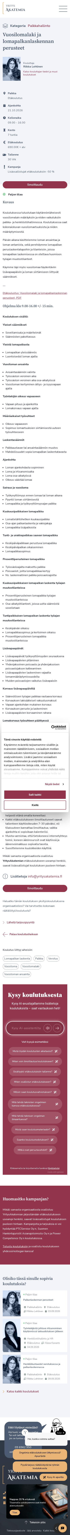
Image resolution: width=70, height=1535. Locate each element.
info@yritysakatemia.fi (45, 876)
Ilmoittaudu (35, 185)
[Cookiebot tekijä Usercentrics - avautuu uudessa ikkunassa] (51, 727)
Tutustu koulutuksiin (15, 1246)
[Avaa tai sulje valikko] (63, 9)
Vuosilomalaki (30, 966)
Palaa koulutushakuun (24, 934)
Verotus (53, 958)
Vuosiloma (10, 966)
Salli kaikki (35, 794)
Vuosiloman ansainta (17, 974)
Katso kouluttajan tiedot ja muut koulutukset (40, 73)
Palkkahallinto (39, 26)
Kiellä (35, 805)
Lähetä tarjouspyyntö (20, 922)
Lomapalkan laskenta (17, 958)
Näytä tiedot (52, 784)
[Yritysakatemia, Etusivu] (14, 9)
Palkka (39, 958)
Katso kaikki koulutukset (23, 1391)
